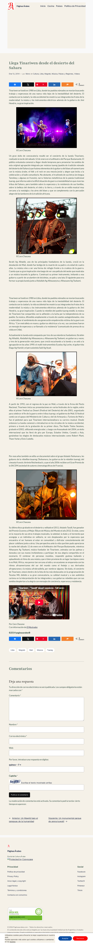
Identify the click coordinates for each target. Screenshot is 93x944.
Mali (31, 650)
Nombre (13, 724)
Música (55, 74)
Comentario (15, 695)
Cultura (36, 74)
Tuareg (50, 650)
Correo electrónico (18, 736)
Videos (77, 74)
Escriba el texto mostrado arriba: (36, 783)
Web (11, 748)
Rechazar (80, 938)
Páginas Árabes (23, 6)
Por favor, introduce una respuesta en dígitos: (29, 759)
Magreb (47, 74)
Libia (41, 74)
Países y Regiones (65, 74)
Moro (28, 74)
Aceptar (65, 938)
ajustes (12, 942)
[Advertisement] (47, 30)
